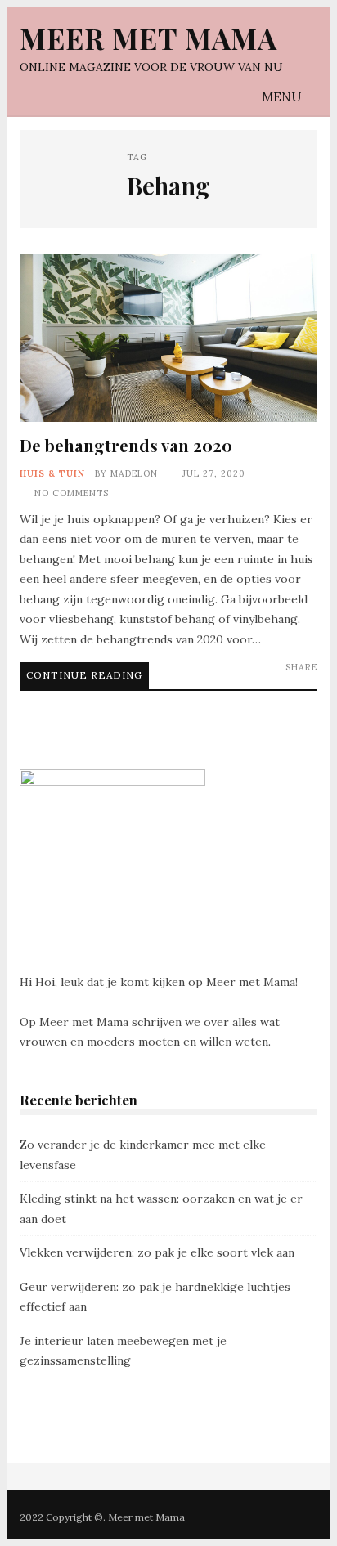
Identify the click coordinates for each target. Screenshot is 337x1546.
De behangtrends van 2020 (168, 337)
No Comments (71, 493)
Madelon (134, 473)
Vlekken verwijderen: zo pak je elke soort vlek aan (157, 1252)
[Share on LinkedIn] (284, 680)
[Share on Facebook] (261, 680)
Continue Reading (84, 675)
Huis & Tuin (52, 473)
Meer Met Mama (148, 38)
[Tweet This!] (238, 680)
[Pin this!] (307, 680)
